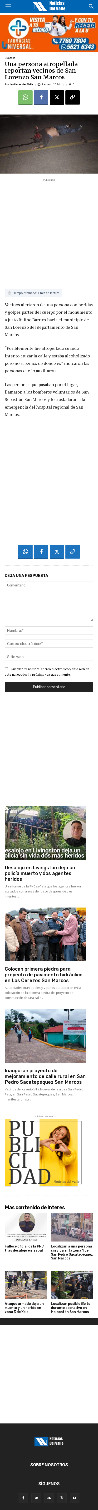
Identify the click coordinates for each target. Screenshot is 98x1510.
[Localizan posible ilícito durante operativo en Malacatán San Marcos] (72, 1285)
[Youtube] (74, 1498)
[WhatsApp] (25, 97)
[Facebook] (41, 97)
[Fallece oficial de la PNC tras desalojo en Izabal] (26, 1227)
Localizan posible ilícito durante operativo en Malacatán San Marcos (70, 1308)
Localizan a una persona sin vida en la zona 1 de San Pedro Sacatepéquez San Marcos (72, 1252)
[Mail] (36, 1498)
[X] (57, 97)
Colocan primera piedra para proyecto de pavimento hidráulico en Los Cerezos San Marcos (44, 974)
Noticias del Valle (21, 84)
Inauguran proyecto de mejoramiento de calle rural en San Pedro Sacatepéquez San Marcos (45, 1076)
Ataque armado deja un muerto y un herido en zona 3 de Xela (24, 1308)
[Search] (91, 6)
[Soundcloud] (49, 1498)
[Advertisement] (49, 231)
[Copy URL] (72, 97)
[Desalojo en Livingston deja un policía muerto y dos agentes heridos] (45, 833)
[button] (8, 6)
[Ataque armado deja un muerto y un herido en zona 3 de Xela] (26, 1285)
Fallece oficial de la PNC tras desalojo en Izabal (24, 1248)
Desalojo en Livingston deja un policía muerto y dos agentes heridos (40, 873)
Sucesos (10, 58)
